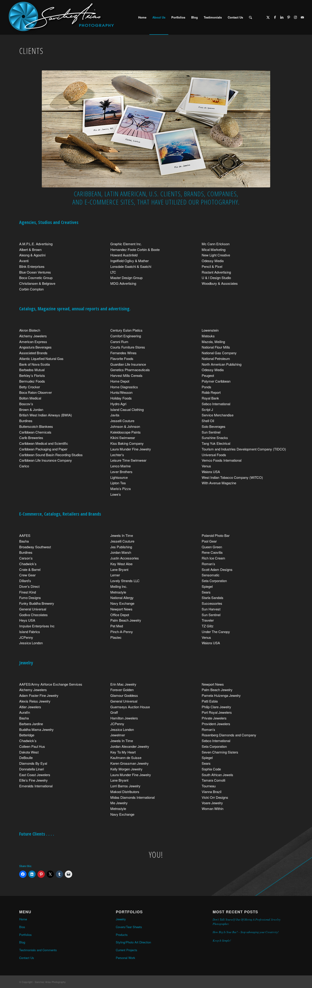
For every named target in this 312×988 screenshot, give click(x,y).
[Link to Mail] (302, 17)
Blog (22, 942)
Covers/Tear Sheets (129, 927)
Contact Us (26, 958)
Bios (22, 927)
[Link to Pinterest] (288, 17)
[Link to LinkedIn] (281, 17)
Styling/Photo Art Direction (133, 942)
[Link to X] (268, 17)
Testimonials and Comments (38, 950)
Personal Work (125, 958)
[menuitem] (142, 17)
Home (23, 919)
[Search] (250, 17)
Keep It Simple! (222, 940)
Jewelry (121, 919)
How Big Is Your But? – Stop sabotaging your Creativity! (246, 932)
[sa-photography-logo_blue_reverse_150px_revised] (60, 17)
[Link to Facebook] (275, 17)
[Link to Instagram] (295, 17)
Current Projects (126, 950)
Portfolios (25, 934)
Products (122, 934)
